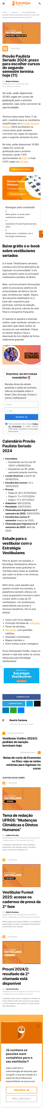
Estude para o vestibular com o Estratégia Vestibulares (19, 234)
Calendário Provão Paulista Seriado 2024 (21, 225)
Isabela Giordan (12, 835)
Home (4, 12)
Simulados (11, 630)
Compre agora (18, 193)
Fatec (25, 158)
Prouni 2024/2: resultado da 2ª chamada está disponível (15, 976)
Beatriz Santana (12, 81)
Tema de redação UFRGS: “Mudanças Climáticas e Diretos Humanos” (20, 822)
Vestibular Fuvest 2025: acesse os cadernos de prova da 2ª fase (21, 899)
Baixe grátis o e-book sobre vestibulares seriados (17, 215)
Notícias (14, 12)
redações (34, 623)
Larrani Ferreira (12, 989)
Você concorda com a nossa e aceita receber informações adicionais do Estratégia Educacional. (23, 427)
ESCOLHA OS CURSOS (21, 169)
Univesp (23, 161)
